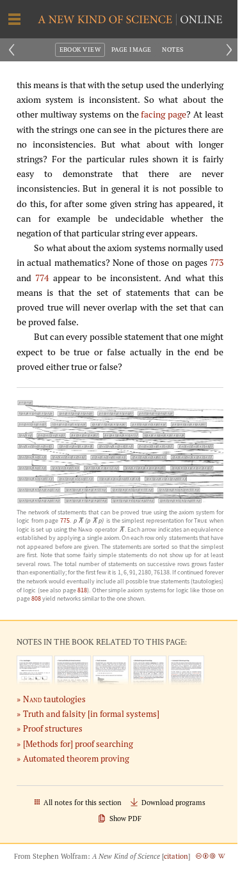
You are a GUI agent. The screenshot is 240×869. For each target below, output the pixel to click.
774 (42, 278)
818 (82, 590)
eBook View (80, 49)
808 (36, 598)
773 (216, 262)
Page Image (131, 49)
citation (176, 856)
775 (65, 520)
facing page (163, 114)
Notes (172, 49)
